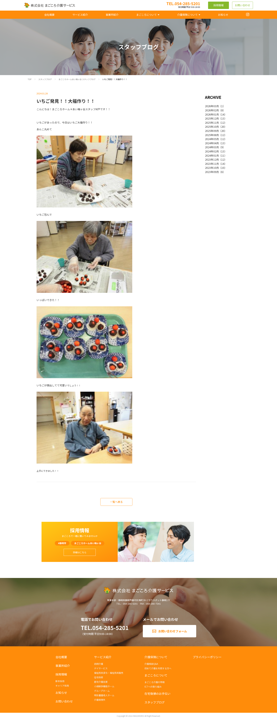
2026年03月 (212, 106)
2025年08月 (212, 135)
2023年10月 (212, 168)
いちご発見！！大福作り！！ (114, 79)
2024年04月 (212, 143)
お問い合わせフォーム (172, 631)
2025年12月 (212, 118)
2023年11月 (212, 164)
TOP (30, 79)
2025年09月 (212, 131)
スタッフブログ (45, 79)
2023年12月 (212, 159)
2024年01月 (212, 155)
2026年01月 (212, 114)
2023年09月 (212, 172)
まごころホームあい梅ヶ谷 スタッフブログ (77, 79)
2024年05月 (212, 139)
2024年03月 (212, 147)
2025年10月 (212, 127)
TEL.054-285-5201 (105, 628)
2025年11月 (212, 123)
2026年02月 (212, 110)
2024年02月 (212, 151)
